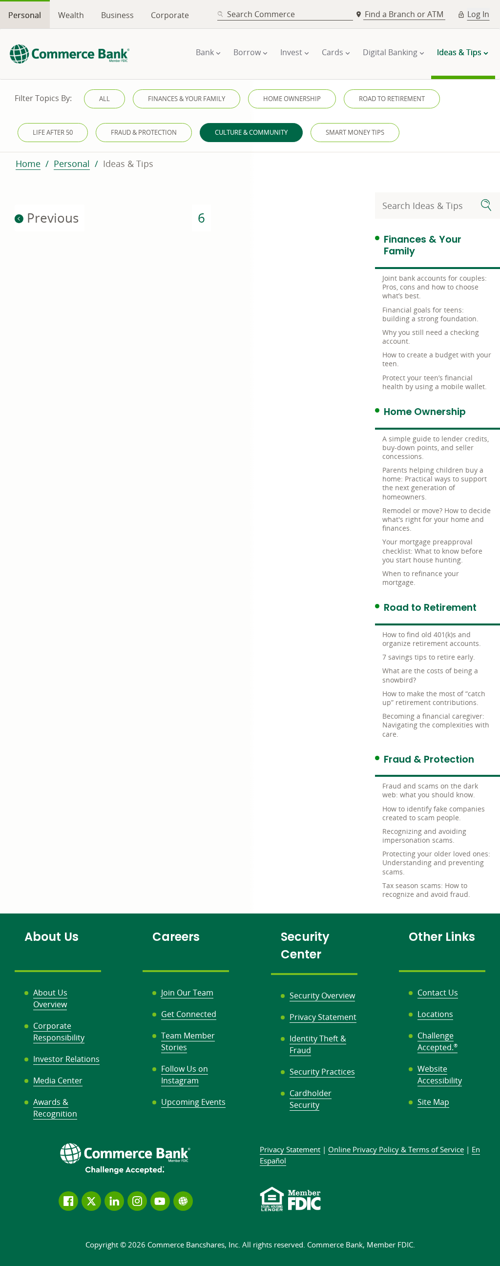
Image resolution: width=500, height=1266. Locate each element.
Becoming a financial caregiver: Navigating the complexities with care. (435, 724)
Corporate (170, 15)
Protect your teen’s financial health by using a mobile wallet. (434, 382)
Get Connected (188, 1014)
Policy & (396, 1149)
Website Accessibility (439, 1074)
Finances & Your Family (186, 98)
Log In (478, 14)
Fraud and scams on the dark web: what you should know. (430, 790)
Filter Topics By (43, 98)
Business (117, 15)
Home (28, 163)
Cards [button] (332, 52)
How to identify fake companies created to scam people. (433, 813)
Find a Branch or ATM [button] (405, 14)
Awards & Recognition (55, 1108)
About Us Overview (50, 998)
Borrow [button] (247, 52)
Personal (24, 15)
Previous (51, 218)
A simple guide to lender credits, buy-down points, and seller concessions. (435, 447)
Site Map (433, 1102)
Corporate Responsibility (58, 1031)
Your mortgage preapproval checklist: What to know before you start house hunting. (432, 550)
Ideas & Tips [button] (459, 52)
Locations (435, 1014)
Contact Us (437, 992)
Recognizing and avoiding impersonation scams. (424, 836)
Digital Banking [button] (390, 52)
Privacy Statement (323, 1017)
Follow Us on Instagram (184, 1074)
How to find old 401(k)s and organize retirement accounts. (431, 639)
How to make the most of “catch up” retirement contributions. (433, 698)
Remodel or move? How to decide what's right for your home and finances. (436, 519)
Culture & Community (251, 132)
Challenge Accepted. (437, 1041)
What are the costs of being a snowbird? (430, 675)
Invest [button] (291, 52)
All (104, 98)
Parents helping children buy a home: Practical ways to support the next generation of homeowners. (434, 483)
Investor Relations (66, 1059)
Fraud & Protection (144, 132)
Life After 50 (53, 132)
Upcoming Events (193, 1102)
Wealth (71, 15)
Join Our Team (187, 992)
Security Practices (322, 1071)
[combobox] (285, 14)
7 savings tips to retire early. (428, 657)
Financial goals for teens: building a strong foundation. (430, 314)
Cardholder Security (311, 1099)
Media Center (58, 1080)
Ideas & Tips (128, 163)
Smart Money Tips (355, 132)
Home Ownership (292, 98)
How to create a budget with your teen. (436, 359)
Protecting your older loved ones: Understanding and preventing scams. (436, 862)
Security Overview (322, 995)
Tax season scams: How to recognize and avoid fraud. (426, 890)
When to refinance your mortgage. (420, 578)
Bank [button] (205, 52)
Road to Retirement (392, 98)
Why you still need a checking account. (430, 337)
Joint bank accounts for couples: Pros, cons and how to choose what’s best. (434, 286)
